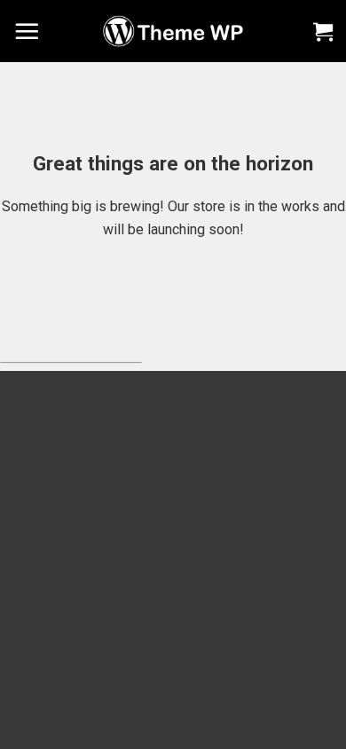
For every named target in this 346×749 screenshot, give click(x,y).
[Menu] (26, 31)
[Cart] (323, 31)
